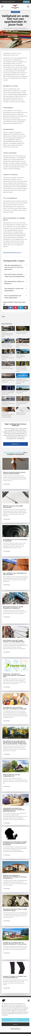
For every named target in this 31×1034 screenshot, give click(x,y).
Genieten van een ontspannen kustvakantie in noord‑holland (8, 403)
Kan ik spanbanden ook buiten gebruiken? (15, 297)
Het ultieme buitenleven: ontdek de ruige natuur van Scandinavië (8, 380)
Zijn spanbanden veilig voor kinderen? (15, 282)
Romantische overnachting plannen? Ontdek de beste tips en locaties (8, 393)
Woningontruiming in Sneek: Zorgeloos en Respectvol (13, 607)
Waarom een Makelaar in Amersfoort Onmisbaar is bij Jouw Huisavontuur (15, 877)
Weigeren (15, 1024)
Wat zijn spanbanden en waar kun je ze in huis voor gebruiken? (15, 267)
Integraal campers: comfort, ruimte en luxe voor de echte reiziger (7, 345)
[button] (28, 1000)
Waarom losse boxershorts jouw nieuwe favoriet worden (22, 403)
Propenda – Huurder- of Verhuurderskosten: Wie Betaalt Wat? (14, 675)
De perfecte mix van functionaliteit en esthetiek (15, 540)
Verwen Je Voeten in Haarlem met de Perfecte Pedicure (15, 977)
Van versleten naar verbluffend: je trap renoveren (14, 573)
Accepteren (15, 1020)
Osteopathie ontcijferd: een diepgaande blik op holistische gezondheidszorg (13, 809)
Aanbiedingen (15, 12)
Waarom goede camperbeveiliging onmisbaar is (20, 356)
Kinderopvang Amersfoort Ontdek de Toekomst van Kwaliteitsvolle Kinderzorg (15, 843)
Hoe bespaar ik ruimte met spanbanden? (15, 289)
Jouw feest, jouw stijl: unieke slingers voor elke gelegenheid (13, 641)
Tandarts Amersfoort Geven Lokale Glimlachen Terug (15, 909)
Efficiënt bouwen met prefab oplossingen (13, 506)
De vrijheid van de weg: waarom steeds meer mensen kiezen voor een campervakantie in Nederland (15, 742)
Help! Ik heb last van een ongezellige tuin (11, 775)
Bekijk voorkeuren (15, 1028)
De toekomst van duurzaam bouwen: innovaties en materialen (15, 708)
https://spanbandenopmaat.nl (12, 252)
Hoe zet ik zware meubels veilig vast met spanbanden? (15, 275)
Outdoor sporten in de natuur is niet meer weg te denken (22, 345)
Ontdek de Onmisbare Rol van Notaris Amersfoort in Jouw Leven (15, 943)
